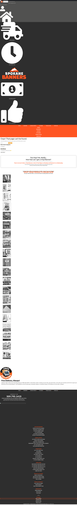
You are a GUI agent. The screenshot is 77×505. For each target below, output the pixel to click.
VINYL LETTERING (38, 479)
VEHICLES (56, 125)
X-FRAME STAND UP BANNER (38, 440)
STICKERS (38, 132)
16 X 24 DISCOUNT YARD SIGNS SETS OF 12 (38, 465)
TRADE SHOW (48, 125)
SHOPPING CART (38, 499)
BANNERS (25, 125)
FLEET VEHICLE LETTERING (38, 483)
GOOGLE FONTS (38, 491)
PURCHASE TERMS (38, 501)
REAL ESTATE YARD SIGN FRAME (38, 468)
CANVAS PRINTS (33, 125)
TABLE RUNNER (38, 451)
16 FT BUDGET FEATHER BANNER (38, 433)
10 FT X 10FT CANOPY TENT (38, 450)
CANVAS (38, 131)
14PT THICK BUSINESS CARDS (38, 444)
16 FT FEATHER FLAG (38, 457)
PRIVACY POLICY (38, 502)
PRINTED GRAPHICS (38, 484)
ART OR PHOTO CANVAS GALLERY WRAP (38, 439)
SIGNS (19, 125)
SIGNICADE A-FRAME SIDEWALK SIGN (38, 458)
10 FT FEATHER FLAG (38, 455)
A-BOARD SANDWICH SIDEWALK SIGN (38, 469)
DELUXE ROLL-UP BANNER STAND (38, 429)
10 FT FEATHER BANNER (38, 432)
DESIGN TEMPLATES (38, 490)
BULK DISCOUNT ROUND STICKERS (38, 476)
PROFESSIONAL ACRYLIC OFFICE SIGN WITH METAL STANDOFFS (39, 443)
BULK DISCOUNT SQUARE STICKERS (38, 477)
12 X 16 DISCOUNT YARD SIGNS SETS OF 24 (38, 466)
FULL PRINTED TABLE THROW (38, 454)
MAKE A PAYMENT (38, 498)
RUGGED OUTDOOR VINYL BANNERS (38, 428)
